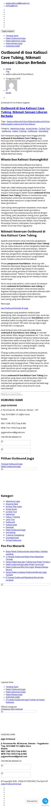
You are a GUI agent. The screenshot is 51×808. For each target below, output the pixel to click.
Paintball (10, 527)
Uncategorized (12, 537)
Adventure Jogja (17, 128)
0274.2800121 (12, 5)
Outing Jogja (11, 524)
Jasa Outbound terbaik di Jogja (14, 308)
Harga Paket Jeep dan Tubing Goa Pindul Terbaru (28, 562)
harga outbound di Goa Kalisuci (21, 121)
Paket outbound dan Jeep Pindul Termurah (25, 564)
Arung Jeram (31, 128)
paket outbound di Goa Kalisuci (21, 124)
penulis (8, 93)
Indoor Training (19, 131)
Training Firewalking (15, 535)
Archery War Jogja (14, 506)
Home (8, 69)
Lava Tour (10, 519)
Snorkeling (43, 131)
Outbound (32, 131)
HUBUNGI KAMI (13, 46)
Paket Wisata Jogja (14, 43)
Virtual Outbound (13, 540)
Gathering (6, 131)
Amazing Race (12, 504)
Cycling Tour (44, 128)
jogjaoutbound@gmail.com (18, 3)
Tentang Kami (12, 35)
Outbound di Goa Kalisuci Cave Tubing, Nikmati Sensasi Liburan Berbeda (24, 112)
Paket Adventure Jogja (16, 41)
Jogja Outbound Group (11, 784)
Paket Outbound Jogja (15, 38)
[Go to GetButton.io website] (45, 805)
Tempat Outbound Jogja (12, 464)
